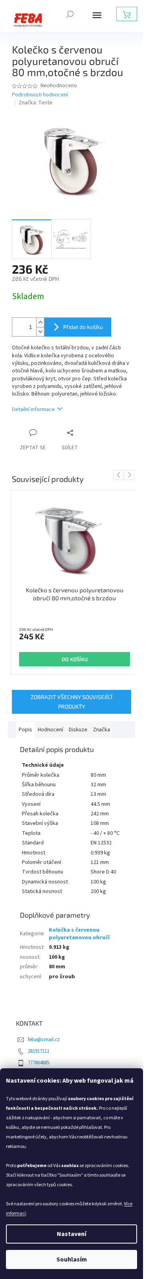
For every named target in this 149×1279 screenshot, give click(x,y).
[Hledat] (70, 13)
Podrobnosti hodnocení (40, 95)
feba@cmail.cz (44, 1039)
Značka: (35, 103)
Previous (119, 475)
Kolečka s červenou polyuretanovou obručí (79, 934)
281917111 (38, 1051)
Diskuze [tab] (78, 730)
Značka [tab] (101, 730)
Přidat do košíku (83, 326)
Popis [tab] (25, 730)
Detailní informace (33, 409)
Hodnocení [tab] (50, 730)
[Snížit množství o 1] (40, 331)
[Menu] (97, 15)
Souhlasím (71, 1259)
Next (130, 475)
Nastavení (71, 1234)
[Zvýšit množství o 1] (40, 322)
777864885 (38, 1062)
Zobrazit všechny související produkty (71, 701)
